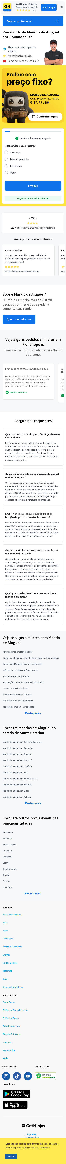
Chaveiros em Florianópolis (16, 688)
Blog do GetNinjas (11, 1034)
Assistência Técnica (12, 914)
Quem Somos (9, 1002)
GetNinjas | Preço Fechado (15, 1010)
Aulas (5, 922)
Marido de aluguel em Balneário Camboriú (22, 741)
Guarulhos (7, 887)
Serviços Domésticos (13, 986)
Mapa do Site (9, 1050)
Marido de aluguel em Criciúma (17, 766)
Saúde (6, 978)
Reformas (7, 970)
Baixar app (49, 7)
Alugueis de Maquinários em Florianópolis (22, 664)
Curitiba (6, 881)
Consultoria (8, 938)
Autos (5, 930)
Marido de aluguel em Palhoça (17, 796)
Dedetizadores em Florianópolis (18, 700)
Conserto (15, 152)
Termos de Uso (32, 1137)
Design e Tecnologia (12, 946)
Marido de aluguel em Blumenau (18, 748)
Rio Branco (8, 832)
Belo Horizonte (10, 868)
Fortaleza (7, 850)
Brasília (6, 875)
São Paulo (7, 838)
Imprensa (31, 1134)
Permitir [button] (11, 1156)
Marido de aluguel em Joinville (17, 784)
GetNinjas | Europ (11, 1018)
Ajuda (5, 1058)
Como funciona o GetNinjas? (23, 60)
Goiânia (6, 862)
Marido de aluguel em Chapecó (17, 760)
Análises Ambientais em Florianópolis (20, 670)
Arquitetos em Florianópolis (16, 676)
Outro (13, 172)
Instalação (16, 165)
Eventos (6, 954)
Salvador (7, 856)
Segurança (8, 1042)
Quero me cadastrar (19, 319)
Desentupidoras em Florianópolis (18, 706)
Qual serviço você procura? (20, 145)
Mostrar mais (33, 713)
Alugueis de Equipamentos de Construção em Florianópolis (31, 657)
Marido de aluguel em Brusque (17, 754)
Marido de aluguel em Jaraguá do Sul (20, 778)
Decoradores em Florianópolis (17, 694)
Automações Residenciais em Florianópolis (23, 682)
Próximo (33, 186)
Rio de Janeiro (9, 844)
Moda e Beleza (10, 962)
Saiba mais (45, 1147)
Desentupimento (19, 159)
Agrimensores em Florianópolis (18, 651)
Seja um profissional (19, 21)
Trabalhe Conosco (11, 1026)
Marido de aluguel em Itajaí (15, 772)
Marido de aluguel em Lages (16, 790)
